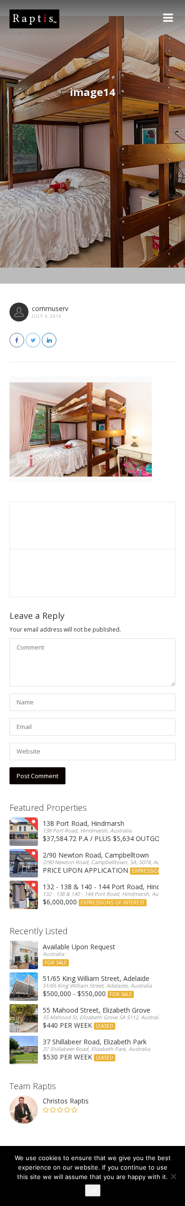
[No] (173, 1176)
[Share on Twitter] (33, 340)
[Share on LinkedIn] (49, 340)
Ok (93, 1190)
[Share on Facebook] (16, 340)
